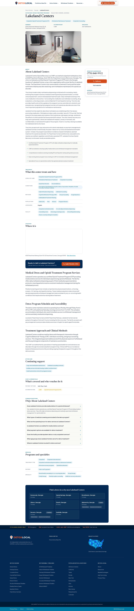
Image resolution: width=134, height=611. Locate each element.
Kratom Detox (14, 580)
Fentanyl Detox (14, 569)
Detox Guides (53, 3)
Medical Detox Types (15, 586)
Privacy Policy (101, 578)
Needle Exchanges (103, 572)
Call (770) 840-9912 (71, 264)
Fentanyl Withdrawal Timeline (47, 572)
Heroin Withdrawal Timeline (46, 569)
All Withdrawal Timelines (45, 566)
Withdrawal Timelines (67, 3)
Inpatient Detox (14, 589)
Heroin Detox (13, 566)
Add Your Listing (102, 575)
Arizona (71, 586)
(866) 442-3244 (109, 3)
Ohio (70, 583)
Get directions (71, 255)
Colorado (71, 594)
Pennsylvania (72, 580)
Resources (79, 3)
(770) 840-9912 (95, 73)
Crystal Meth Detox (15, 575)
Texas (70, 572)
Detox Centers (29, 10)
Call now (98, 81)
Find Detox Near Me (40, 3)
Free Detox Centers (15, 592)
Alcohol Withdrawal (44, 578)
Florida (70, 575)
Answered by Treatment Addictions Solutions (107, 5)
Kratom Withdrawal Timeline (46, 583)
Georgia (36, 10)
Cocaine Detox (14, 572)
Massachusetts (73, 592)
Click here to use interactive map (97, 551)
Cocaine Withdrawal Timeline (47, 580)
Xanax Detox (13, 578)
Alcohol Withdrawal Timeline (17, 583)
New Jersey (72, 589)
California (71, 569)
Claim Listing (30, 609)
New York (71, 578)
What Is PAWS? (43, 586)
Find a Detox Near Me (55, 539)
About (99, 566)
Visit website (97, 85)
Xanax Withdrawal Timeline (46, 575)
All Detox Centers (73, 566)
